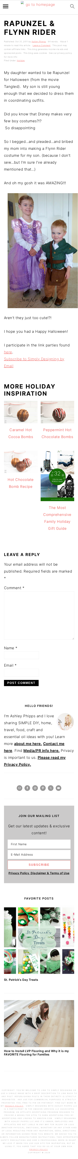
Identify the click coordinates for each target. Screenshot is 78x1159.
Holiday (21, 60)
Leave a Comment (42, 45)
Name (10, 648)
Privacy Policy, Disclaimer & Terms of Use (39, 873)
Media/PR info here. (41, 750)
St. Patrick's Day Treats (21, 980)
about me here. (28, 744)
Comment (14, 588)
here (8, 352)
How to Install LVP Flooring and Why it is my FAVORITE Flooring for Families (36, 1052)
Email (10, 665)
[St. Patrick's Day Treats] (39, 974)
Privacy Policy (14, 1106)
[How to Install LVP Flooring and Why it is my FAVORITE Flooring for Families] (39, 1046)
